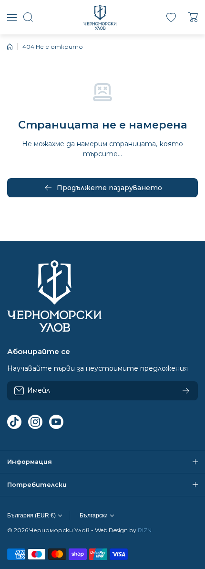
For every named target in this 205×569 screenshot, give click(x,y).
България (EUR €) (31, 515)
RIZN (145, 530)
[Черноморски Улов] (100, 17)
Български (94, 515)
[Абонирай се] (186, 390)
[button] (193, 17)
